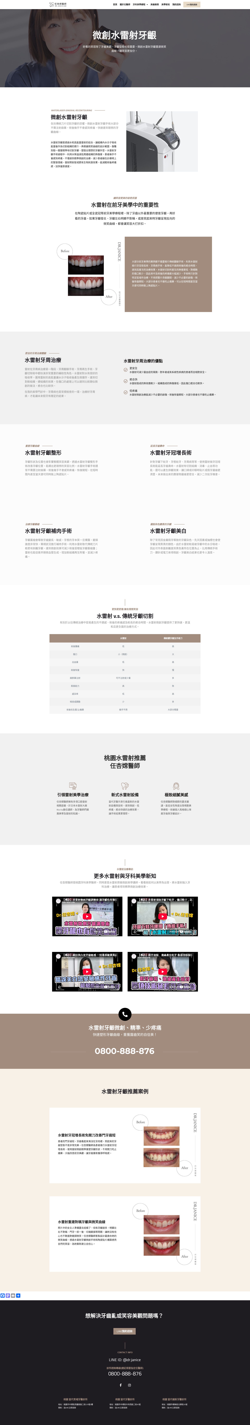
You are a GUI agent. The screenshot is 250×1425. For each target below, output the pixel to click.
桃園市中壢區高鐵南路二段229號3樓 (78, 1404)
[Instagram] (129, 1385)
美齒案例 (155, 4)
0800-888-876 (124, 1051)
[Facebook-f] (120, 1385)
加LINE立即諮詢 (70, 1407)
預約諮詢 (176, 4)
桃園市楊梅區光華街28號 (177, 1404)
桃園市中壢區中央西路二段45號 (128, 1404)
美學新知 (165, 4)
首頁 (115, 4)
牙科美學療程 (139, 4)
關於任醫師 (125, 4)
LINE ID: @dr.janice (125, 1359)
